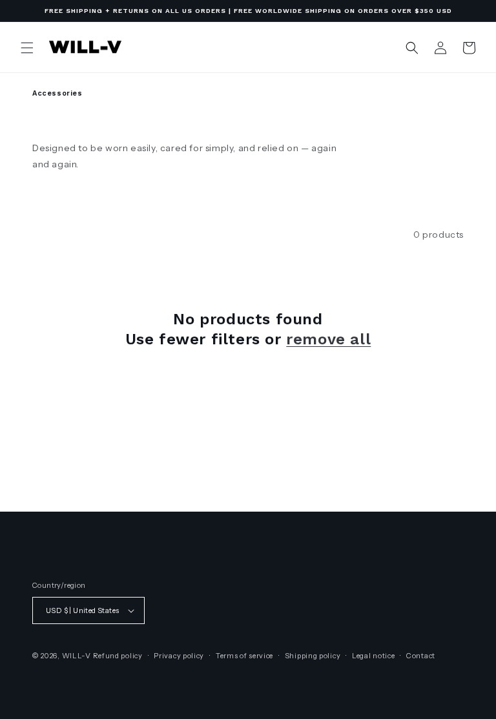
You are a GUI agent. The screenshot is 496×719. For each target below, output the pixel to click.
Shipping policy (313, 655)
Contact (420, 655)
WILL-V (76, 655)
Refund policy (118, 655)
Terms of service (244, 655)
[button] (27, 48)
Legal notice (373, 655)
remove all (328, 339)
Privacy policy (179, 655)
